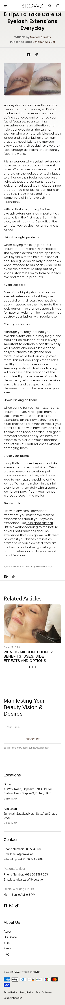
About (7, 931)
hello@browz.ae (22, 854)
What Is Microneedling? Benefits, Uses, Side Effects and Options (28, 656)
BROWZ (15, 972)
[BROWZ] (32, 5)
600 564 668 (33, 849)
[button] (8, 6)
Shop (7, 942)
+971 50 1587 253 (36, 874)
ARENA (36, 972)
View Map (10, 798)
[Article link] (32, 623)
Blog (6, 954)
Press (7, 948)
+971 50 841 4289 (31, 859)
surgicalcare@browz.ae (27, 879)
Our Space (10, 937)
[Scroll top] (61, 1001)
